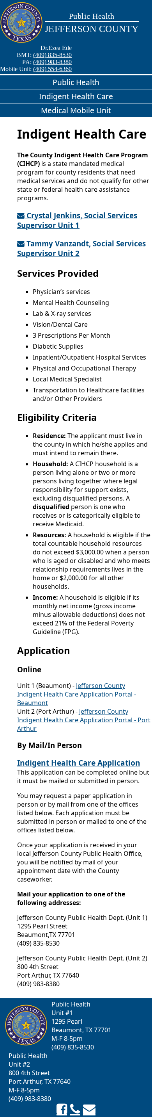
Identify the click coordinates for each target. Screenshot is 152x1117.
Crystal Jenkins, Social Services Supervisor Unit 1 (77, 220)
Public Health (76, 82)
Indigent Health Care (76, 96)
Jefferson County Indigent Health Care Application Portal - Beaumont (76, 694)
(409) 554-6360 (52, 69)
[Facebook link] (62, 1109)
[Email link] (89, 1109)
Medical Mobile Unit (76, 110)
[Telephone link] (75, 1109)
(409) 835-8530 (52, 55)
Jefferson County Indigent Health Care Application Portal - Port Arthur (83, 720)
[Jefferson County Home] (21, 23)
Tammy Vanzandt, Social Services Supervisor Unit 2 (81, 248)
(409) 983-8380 (52, 62)
